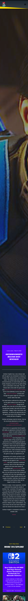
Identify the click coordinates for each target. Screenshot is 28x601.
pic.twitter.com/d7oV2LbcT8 (14, 425)
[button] (25, 4)
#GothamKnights (14, 423)
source (14, 514)
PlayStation (5, 432)
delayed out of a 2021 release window (15, 389)
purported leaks (17, 468)
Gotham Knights (11, 404)
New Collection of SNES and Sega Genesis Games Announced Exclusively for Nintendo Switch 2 (14, 571)
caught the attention (11, 393)
